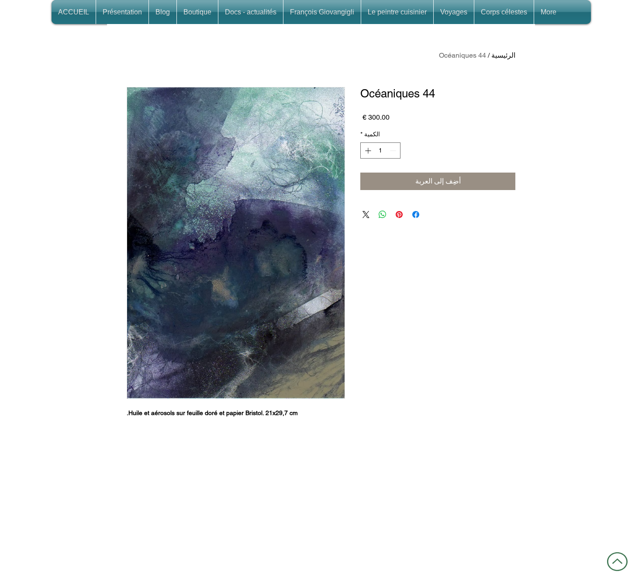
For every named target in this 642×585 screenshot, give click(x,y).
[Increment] (367, 150)
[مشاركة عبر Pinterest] (399, 214)
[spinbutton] (380, 150)
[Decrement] (393, 150)
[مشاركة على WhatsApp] (382, 214)
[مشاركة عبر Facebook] (416, 214)
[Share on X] (366, 214)
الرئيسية (503, 55)
